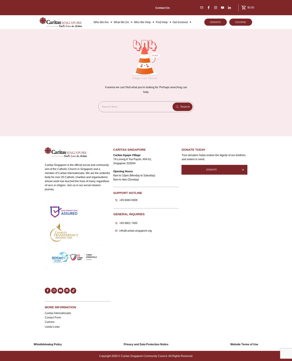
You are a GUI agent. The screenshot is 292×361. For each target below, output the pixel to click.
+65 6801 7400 (128, 223)
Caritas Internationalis (58, 313)
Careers (49, 321)
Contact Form (53, 317)
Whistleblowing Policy (48, 344)
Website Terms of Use (244, 344)
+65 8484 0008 (128, 200)
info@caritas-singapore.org (135, 230)
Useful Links (52, 326)
